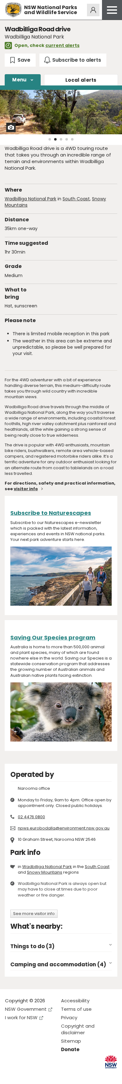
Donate (70, 1049)
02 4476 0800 (31, 817)
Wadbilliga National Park (30, 199)
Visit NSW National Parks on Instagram (24, 1074)
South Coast (76, 199)
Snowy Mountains (44, 872)
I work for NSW (21, 1017)
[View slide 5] (72, 139)
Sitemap (71, 1041)
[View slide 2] (55, 139)
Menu (19, 79)
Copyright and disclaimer (77, 1029)
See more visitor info (34, 914)
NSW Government (26, 1009)
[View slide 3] (61, 139)
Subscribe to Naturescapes (50, 513)
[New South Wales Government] (111, 1062)
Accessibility (75, 1000)
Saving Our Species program (52, 637)
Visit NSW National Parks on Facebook (11, 1074)
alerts (81, 80)
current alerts (62, 45)
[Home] (13, 10)
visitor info (26, 489)
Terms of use (76, 1009)
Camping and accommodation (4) (58, 964)
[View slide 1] (49, 139)
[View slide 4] (66, 139)
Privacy (69, 1017)
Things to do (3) (32, 946)
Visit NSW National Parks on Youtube (37, 1074)
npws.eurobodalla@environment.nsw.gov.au (63, 828)
